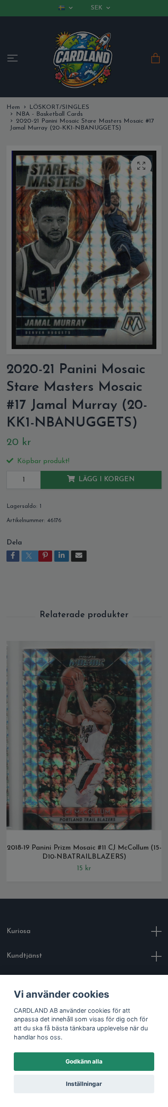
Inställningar (84, 1083)
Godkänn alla (84, 1061)
